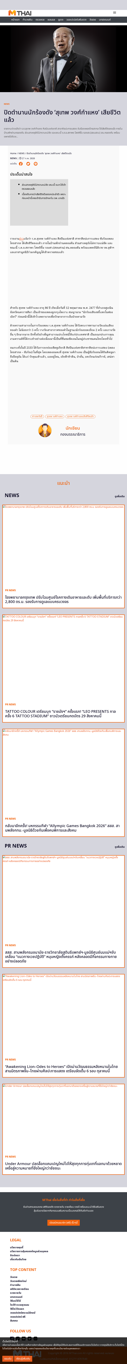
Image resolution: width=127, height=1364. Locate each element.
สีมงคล (14, 1321)
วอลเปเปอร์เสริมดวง (76, 20)
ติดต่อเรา (15, 1255)
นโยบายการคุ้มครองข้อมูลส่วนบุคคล (29, 1251)
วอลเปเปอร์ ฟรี (17, 1317)
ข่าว (21, 239)
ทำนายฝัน (28, 20)
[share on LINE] (35, 164)
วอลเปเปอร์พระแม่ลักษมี (22, 1313)
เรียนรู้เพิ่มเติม (23, 1359)
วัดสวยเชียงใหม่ (18, 1281)
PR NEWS (10, 590)
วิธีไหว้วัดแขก (17, 1309)
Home (13, 153)
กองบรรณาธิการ (72, 434)
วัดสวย (93, 20)
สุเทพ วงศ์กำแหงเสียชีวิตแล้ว (80, 416)
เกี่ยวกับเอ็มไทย (18, 1259)
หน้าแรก (15, 20)
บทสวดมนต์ (105, 20)
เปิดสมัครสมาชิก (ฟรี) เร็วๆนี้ (63, 1223)
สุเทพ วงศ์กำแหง (55, 416)
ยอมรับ (7, 1359)
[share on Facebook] (21, 164)
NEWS (7, 104)
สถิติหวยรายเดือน (19, 1289)
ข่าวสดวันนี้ (37, 416)
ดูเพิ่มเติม (120, 496)
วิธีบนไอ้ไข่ (15, 1301)
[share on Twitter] (28, 164)
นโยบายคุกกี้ (16, 1247)
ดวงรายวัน (15, 1293)
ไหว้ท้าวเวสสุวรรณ (19, 1305)
